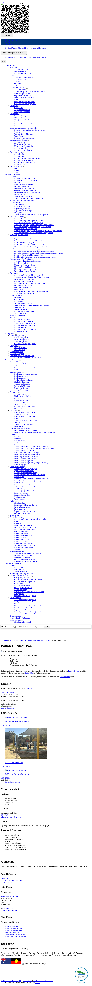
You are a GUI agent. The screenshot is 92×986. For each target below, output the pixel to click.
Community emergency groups (25, 344)
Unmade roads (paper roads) (24, 311)
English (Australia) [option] (25, 57)
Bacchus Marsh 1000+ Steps (24, 412)
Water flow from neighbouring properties (28, 198)
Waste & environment (13, 563)
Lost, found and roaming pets (24, 529)
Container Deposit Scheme (19, 571)
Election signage (20, 465)
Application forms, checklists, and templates (29, 275)
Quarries (17, 132)
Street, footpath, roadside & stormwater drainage (31, 305)
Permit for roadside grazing (24, 461)
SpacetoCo (18, 408)
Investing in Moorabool (22, 386)
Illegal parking (19, 503)
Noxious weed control (22, 586)
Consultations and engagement (25, 104)
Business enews (20, 378)
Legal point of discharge (23, 211)
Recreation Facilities (12, 782)
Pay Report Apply (16, 166)
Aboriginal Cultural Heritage (24, 323)
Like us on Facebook (12, 927)
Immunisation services (22, 495)
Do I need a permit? (17, 217)
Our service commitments (23, 150)
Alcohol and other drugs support (25, 469)
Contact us (13, 85)
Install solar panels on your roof (25, 229)
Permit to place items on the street (26, 457)
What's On (18, 442)
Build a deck (18, 219)
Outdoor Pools (65, 677)
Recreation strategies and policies (26, 561)
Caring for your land (21, 578)
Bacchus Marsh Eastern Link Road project (29, 130)
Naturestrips (18, 301)
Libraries (13, 434)
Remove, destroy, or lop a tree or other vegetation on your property (38, 231)
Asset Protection (20, 204)
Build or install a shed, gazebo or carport (28, 223)
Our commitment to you (18, 140)
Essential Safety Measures (23, 184)
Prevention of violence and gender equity (28, 481)
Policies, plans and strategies (24, 98)
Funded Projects (20, 71)
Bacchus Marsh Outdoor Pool (11, 880)
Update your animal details (23, 547)
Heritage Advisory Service (23, 321)
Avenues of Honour (21, 414)
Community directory (22, 394)
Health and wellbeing (22, 400)
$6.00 (17, 835)
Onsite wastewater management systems (24, 249)
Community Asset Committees (25, 406)
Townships (18, 422)
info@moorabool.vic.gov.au (11, 817)
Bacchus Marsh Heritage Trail (25, 416)
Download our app (12, 933)
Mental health (19, 477)
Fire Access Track (20, 348)
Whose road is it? (20, 313)
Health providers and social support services (29, 475)
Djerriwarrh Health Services (24, 471)
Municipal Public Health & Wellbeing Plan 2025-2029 (33, 479)
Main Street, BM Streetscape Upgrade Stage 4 (30, 247)
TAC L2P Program (21, 402)
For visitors (14, 410)
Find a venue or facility (22, 396)
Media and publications (22, 94)
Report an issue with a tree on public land (29, 592)
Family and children (21, 493)
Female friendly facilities (23, 555)
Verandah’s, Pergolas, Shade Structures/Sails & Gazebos (34, 225)
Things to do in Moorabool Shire (26, 420)
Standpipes (18, 213)
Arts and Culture (16, 362)
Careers (12, 75)
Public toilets (18, 426)
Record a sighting (20, 590)
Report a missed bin (21, 610)
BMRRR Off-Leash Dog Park (25, 243)
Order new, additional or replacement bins (29, 606)
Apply (16, 172)
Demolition (18, 182)
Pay (15, 168)
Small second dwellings (22, 287)
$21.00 (18, 843)
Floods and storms (16, 352)
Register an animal (20, 541)
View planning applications (24, 293)
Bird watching (19, 567)
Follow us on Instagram (13, 929)
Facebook (4, 878)
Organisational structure (22, 96)
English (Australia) (25, 48)
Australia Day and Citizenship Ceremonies (29, 92)
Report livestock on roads (23, 535)
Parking (12, 501)
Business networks (21, 376)
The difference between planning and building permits (33, 233)
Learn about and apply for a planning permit (30, 283)
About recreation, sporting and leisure (27, 553)
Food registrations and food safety (26, 430)
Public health (19, 483)
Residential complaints (22, 485)
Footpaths (17, 297)
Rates (16, 100)
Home (5, 640)
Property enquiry (20, 194)
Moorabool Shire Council (10, 896)
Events (16, 418)
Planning (13, 273)
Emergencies (9, 334)
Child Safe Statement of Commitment (43, 981)
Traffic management (21, 309)
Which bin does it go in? (23, 608)
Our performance (16, 152)
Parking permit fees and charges (25, 505)
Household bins (15, 598)
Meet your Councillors (22, 112)
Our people (18, 83)
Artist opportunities (21, 366)
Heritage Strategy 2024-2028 (24, 325)
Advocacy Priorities (21, 69)
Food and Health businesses (20, 428)
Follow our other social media (15, 937)
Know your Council (21, 164)
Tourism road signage (22, 384)
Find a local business (21, 382)
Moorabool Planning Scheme (24, 265)
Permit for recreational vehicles (25, 459)
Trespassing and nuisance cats (24, 545)
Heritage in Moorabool (22, 319)
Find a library (19, 438)
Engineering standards (22, 209)
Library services (20, 440)
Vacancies (17, 81)
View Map (29, 688)
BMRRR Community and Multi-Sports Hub (30, 245)
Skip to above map (7, 708)
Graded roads (19, 299)
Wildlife (17, 549)
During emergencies (21, 340)
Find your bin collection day (24, 602)
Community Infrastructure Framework (27, 261)
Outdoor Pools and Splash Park (25, 559)
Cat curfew (18, 521)
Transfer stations (15, 616)
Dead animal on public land (24, 525)
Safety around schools (22, 513)
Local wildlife (19, 569)
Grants (16, 398)
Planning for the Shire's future (20, 259)
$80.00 (23, 845)
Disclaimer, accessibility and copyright (11, 981)
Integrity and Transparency (23, 122)
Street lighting (19, 307)
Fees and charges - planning (24, 279)
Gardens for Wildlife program (24, 582)
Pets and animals (16, 517)
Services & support (12, 360)
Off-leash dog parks (21, 531)
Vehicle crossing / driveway (24, 196)
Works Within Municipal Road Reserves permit (31, 215)
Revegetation (19, 594)
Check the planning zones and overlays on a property (33, 227)
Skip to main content (8, 2)
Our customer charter (21, 148)
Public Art (18, 370)
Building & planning (12, 174)
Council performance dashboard (25, 162)
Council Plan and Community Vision (27, 158)
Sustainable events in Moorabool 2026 (23, 614)
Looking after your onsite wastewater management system (34, 257)
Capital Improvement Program (25, 239)
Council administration (18, 88)
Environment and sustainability (21, 576)
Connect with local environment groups (28, 580)
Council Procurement (21, 390)
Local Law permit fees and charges (26, 453)
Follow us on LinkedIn (13, 931)
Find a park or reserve (22, 557)
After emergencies (20, 342)
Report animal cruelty (22, 539)
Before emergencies (21, 338)
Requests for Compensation (24, 124)
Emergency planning (17, 336)
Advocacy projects (21, 237)
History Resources (20, 332)
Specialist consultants (17, 315)
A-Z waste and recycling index (25, 600)
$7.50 (17, 837)
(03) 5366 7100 (7, 908)
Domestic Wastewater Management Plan (28, 255)
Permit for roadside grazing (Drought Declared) (31, 463)
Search (3, 627)
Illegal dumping (15, 620)
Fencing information (21, 186)
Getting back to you (21, 142)
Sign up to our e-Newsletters (24, 102)
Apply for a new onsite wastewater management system (34, 251)
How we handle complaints (24, 146)
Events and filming (21, 388)
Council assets (15, 202)
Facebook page (73, 671)
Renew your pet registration (24, 543)
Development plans (21, 263)
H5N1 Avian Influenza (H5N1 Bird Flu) (28, 358)
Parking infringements (22, 507)
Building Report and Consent (24, 178)
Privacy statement (27, 981)
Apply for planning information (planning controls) (32, 277)
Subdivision (18, 289)
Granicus (37, 983)
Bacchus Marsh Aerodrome (24, 138)
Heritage (13, 317)
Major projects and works (19, 235)
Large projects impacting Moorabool (23, 128)
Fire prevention (19, 350)
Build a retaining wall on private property (29, 221)
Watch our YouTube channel (15, 935)
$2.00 (20, 841)
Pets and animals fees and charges (26, 527)
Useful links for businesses (23, 380)
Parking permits (19, 509)
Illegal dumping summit (22, 622)
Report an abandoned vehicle (24, 511)
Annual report (19, 156)
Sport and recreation (17, 551)
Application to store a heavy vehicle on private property (34, 448)
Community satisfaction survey (25, 160)
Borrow (17, 436)
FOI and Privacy (20, 118)
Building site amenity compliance (26, 180)
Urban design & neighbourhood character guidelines (32, 291)
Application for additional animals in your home (31, 446)
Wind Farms (18, 136)
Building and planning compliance (22, 200)
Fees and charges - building (24, 188)
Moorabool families (17, 489)
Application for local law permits (26, 450)
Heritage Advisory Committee (25, 329)
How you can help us (22, 144)
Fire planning (14, 346)
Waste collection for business (20, 618)
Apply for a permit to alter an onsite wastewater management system (38, 253)
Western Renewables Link (23, 134)
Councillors (14, 106)
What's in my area (20, 404)
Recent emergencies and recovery (22, 356)
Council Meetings (20, 116)
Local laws (14, 444)
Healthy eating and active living (25, 473)
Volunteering (14, 515)
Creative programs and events (24, 368)
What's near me (19, 499)
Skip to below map (7, 692)
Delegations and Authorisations (25, 120)
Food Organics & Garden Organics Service (29, 612)
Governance (14, 114)
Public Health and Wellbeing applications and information (34, 432)
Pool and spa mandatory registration (27, 192)
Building (13, 176)
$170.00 (25, 849)
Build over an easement (22, 206)
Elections (17, 126)
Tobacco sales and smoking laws (25, 487)
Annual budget (19, 154)
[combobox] (14, 53)
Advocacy (13, 67)
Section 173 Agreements (23, 285)
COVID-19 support (17, 354)
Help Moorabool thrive (22, 73)
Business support (16, 372)
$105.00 (24, 847)
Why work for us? (20, 79)
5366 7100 (29, 673)
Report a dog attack (21, 533)
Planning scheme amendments (25, 269)
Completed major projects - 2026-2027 (28, 241)
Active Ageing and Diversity (24, 491)
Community (14, 392)
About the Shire (20, 90)
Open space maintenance (23, 588)
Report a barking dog (21, 537)
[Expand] (27, 88)
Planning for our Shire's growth (25, 267)
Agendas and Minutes (22, 110)
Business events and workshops (25, 374)
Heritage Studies (20, 327)
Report (16, 170)
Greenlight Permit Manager (24, 281)
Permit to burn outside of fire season (27, 455)
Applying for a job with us (23, 77)
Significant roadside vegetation (25, 596)
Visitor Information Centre (23, 424)
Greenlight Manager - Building (25, 190)
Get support (18, 584)
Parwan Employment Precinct (24, 271)
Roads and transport (17, 295)
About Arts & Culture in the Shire (26, 364)
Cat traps (17, 523)
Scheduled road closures (23, 303)
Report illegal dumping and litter (21, 574)
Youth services (19, 497)
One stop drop (19, 604)
